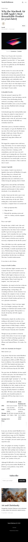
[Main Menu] (25, 2)
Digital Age (4, 8)
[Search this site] (23, 2)
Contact (14, 527)
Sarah (3, 27)
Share (23, 25)
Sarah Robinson (7, 2)
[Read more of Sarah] (3, 24)
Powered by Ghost (14, 530)
